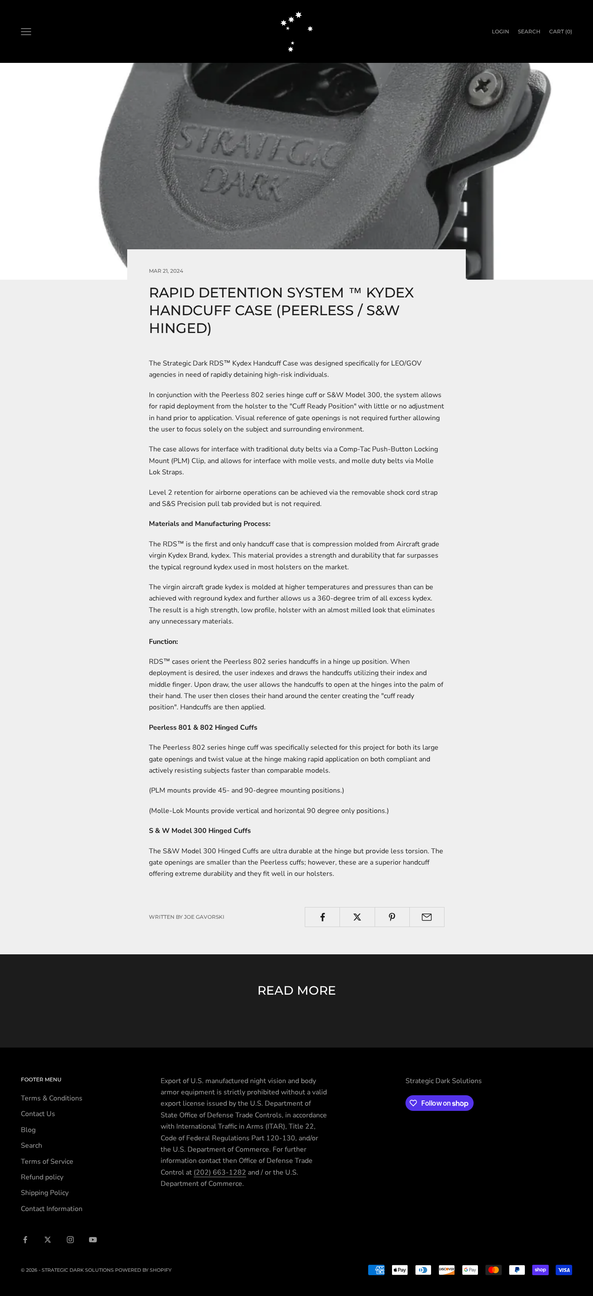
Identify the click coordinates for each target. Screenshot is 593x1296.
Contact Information (51, 1209)
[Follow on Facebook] (25, 1239)
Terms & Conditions (51, 1098)
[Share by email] (427, 917)
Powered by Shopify (143, 1270)
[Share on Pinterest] (392, 917)
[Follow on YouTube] (93, 1239)
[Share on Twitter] (357, 917)
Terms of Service (47, 1161)
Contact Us (38, 1114)
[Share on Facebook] (322, 917)
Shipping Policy (45, 1193)
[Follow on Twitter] (47, 1239)
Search (31, 1145)
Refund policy (42, 1177)
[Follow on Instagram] (70, 1239)
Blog (28, 1130)
